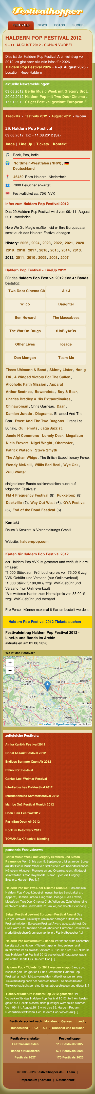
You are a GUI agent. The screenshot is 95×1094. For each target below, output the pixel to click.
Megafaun (74, 436)
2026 (24, 243)
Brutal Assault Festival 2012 (25, 753)
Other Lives (25, 344)
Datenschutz (65, 1079)
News (42, 25)
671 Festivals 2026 (70, 1050)
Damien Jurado (19, 414)
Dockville (14, 503)
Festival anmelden (25, 1044)
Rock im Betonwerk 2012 (23, 830)
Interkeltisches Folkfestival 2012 (29, 787)
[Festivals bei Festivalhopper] (48, 10)
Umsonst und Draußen (68, 1027)
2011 (20, 258)
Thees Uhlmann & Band (26, 370)
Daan (61, 406)
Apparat (56, 384)
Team (71, 1072)
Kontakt (60, 144)
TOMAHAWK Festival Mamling (27, 838)
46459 (18, 177)
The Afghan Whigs (21, 457)
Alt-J (66, 291)
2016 (43, 250)
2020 (80, 243)
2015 (54, 250)
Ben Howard (25, 318)
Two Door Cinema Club (28, 291)
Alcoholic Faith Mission (26, 384)
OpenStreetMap (66, 724)
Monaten (50, 1021)
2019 (10, 250)
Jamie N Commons (22, 436)
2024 (35, 243)
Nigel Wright (41, 443)
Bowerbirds (44, 392)
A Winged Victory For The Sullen (42, 377)
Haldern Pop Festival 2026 (28, 67)
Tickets (42, 144)
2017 (32, 250)
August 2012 (61, 116)
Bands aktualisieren (25, 1050)
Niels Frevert (17, 443)
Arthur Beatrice (19, 392)
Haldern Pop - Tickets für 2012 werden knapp (38, 967)
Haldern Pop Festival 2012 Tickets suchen (45, 622)
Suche (77, 25)
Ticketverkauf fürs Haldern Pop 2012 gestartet (39, 993)
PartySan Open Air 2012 (22, 821)
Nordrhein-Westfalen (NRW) (37, 163)
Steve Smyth (46, 450)
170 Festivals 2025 (70, 1057)
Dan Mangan (25, 358)
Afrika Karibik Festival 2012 (25, 744)
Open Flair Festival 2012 (23, 813)
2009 (42, 258)
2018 (21, 250)
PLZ (35, 1027)
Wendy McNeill (19, 465)
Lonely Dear (52, 436)
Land (80, 1021)
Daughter (66, 304)
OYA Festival (74, 503)
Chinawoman (17, 406)
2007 (65, 258)
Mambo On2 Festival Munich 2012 (29, 804)
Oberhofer (63, 443)
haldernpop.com (34, 541)
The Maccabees (66, 318)
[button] (47, 686)
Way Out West (42, 503)
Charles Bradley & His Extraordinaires (38, 399)
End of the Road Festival (33, 510)
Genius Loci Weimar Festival (26, 778)
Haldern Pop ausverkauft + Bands (30, 940)
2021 (69, 243)
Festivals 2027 (25, 1057)
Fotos (59, 25)
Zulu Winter (16, 472)
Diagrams (43, 414)
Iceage (66, 344)
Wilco (25, 304)
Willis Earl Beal (47, 465)
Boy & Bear (67, 392)
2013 (77, 250)
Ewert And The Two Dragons (39, 421)
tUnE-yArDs (66, 331)
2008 (53, 258)
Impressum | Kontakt (36, 1079)
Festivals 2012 (36, 116)
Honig (80, 370)
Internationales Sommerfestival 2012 (32, 795)
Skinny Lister (60, 370)
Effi (8, 377)
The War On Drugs (25, 331)
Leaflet (46, 724)
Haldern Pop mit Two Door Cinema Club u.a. (37, 887)
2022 (58, 243)
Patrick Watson (19, 450)
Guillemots (27, 428)
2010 (31, 258)
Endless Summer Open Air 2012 (28, 761)
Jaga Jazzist (51, 428)
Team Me (66, 358)
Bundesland (19, 1027)
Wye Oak (71, 465)
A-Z (45, 1027)
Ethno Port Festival (19, 770)
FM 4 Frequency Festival (27, 495)
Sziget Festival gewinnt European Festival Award (41, 914)
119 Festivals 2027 (70, 1044)
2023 (47, 243)
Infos (10, 144)
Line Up (25, 144)
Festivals (20, 25)
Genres (66, 1021)
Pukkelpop (66, 495)
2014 (66, 250)
